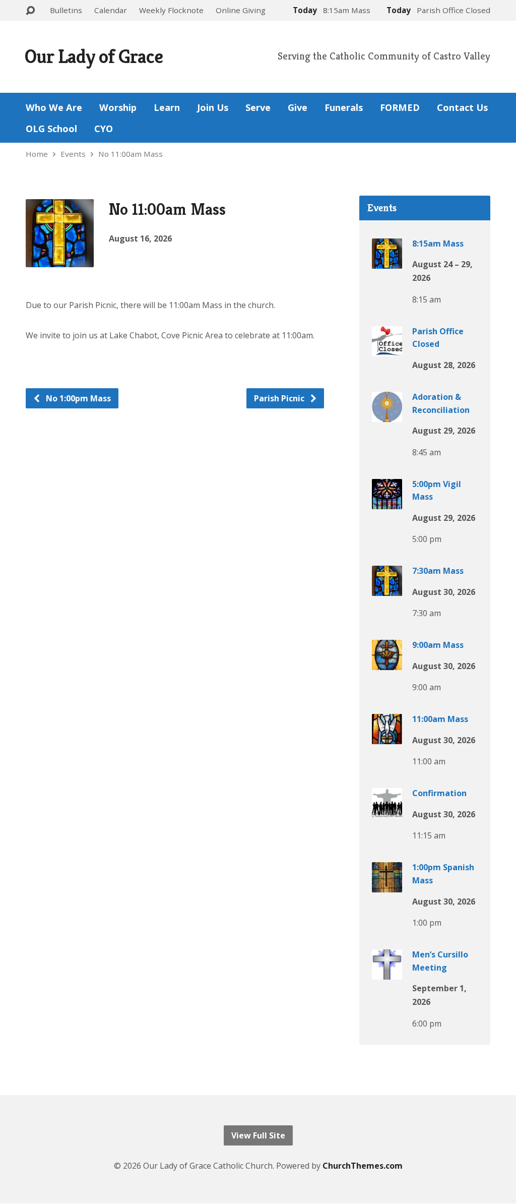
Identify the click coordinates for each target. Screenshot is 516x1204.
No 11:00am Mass (130, 154)
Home (37, 154)
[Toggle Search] (30, 11)
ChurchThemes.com (362, 1165)
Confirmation (439, 793)
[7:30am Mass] (387, 588)
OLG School (51, 128)
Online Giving (241, 10)
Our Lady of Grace (94, 56)
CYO (103, 128)
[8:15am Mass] (387, 261)
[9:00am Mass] (387, 663)
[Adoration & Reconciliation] (387, 414)
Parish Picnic (280, 398)
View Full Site (258, 1135)
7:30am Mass (438, 570)
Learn (167, 107)
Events (73, 154)
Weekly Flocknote (171, 10)
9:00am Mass (438, 644)
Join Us (212, 107)
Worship (118, 107)
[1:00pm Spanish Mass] (387, 885)
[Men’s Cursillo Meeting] (387, 972)
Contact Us (462, 107)
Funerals (344, 107)
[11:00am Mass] (387, 737)
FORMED (400, 107)
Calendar (110, 10)
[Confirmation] (387, 811)
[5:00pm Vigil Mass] (387, 502)
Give (297, 107)
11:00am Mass (440, 719)
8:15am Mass (438, 243)
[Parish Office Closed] (387, 349)
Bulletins (66, 10)
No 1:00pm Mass (77, 398)
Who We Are (54, 107)
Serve (258, 107)
